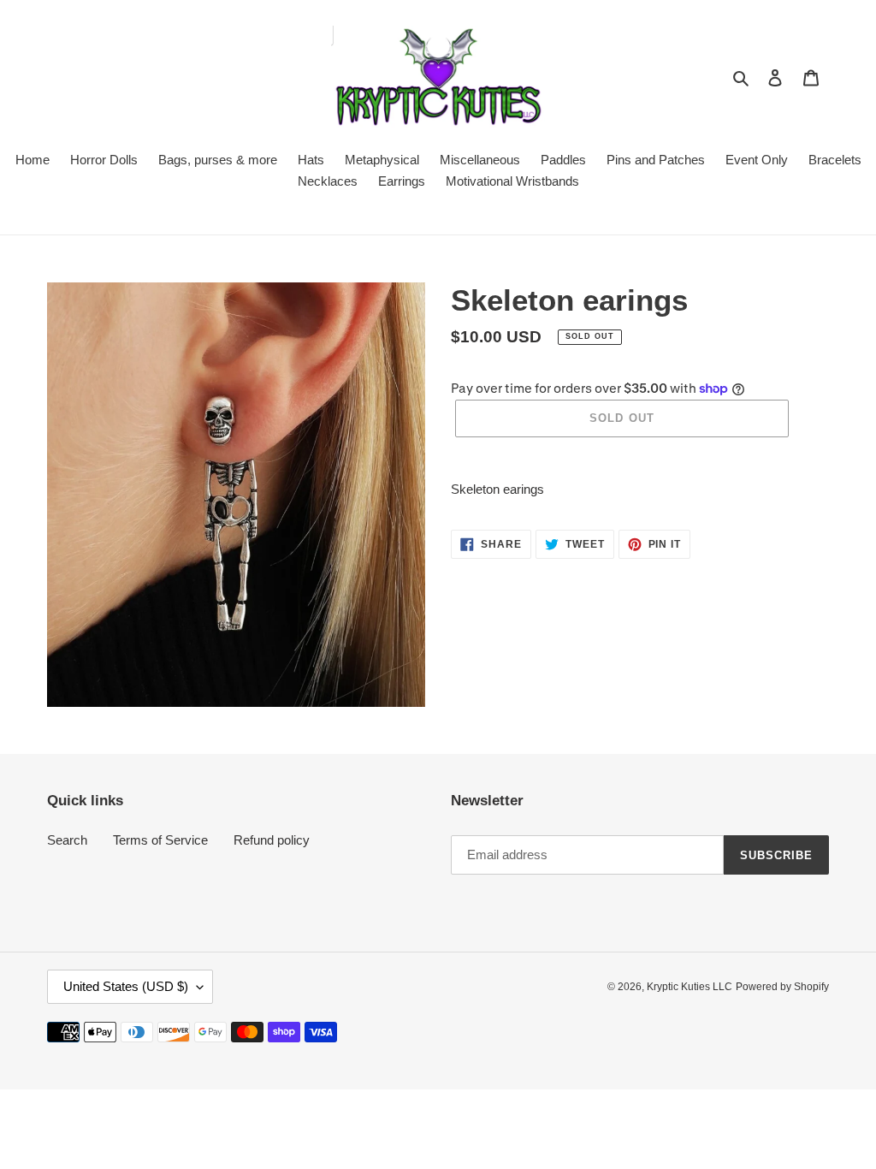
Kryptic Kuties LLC (689, 987)
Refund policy (272, 840)
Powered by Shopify (782, 987)
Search (67, 840)
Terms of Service (160, 840)
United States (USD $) (125, 986)
